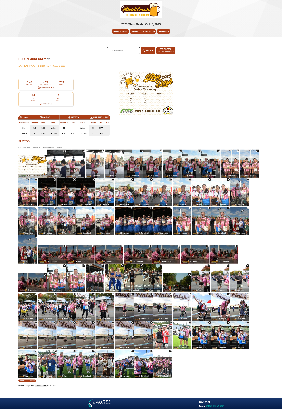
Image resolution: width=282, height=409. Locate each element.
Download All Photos (27, 380)
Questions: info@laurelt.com (143, 31)
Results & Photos (120, 31)
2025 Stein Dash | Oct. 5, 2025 (141, 24)
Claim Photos (163, 31)
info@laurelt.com (215, 406)
